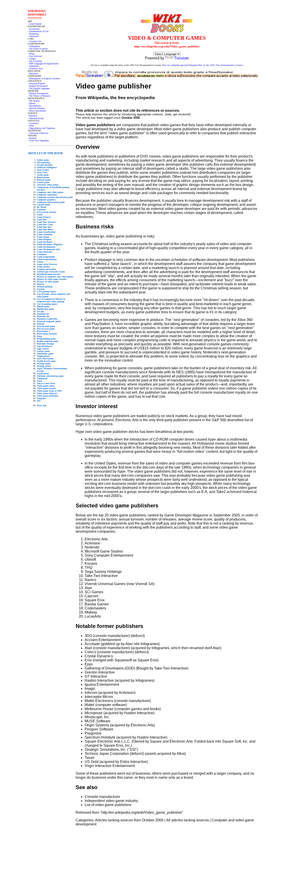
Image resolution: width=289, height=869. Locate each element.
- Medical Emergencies (38, 93)
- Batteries (32, 115)
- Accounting (33, 29)
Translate (181, 58)
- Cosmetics (33, 123)
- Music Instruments (37, 110)
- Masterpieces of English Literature (44, 78)
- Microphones (34, 106)
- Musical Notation (36, 108)
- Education (33, 73)
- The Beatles (34, 101)
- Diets (31, 125)
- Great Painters (35, 24)
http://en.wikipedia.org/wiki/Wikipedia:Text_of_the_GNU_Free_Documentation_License (202, 65)
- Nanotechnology (36, 118)
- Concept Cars (34, 41)
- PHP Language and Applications (43, 63)
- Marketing (33, 34)
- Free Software (35, 56)
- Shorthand (33, 36)
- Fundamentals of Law (38, 31)
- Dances (31, 103)
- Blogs (31, 53)
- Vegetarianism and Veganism (41, 128)
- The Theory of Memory (39, 96)
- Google (32, 58)
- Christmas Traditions (38, 133)
